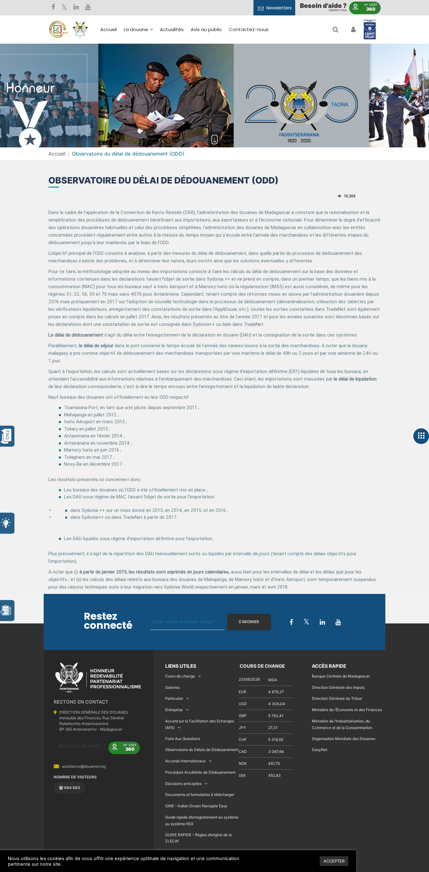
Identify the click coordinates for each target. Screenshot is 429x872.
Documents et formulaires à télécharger (199, 794)
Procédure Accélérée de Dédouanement (200, 772)
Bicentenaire (142, 87)
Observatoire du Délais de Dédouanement (201, 749)
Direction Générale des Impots (338, 687)
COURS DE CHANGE (262, 666)
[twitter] (64, 8)
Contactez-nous (249, 29)
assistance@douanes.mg (84, 766)
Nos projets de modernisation (231, 105)
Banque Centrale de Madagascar (341, 676)
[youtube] (88, 8)
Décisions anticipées (183, 783)
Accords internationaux (185, 761)
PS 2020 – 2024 (194, 89)
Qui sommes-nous (149, 50)
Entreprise (174, 709)
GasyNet (319, 749)
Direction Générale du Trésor (337, 698)
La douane (136, 29)
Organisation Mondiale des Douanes (343, 738)
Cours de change (180, 676)
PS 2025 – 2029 (194, 80)
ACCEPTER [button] (334, 861)
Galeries (172, 687)
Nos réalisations (145, 77)
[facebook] (53, 8)
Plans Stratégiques (149, 68)
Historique (139, 59)
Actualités (172, 29)
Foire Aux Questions (182, 738)
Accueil (108, 29)
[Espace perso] (352, 29)
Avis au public (206, 29)
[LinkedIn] (76, 8)
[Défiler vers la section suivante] (214, 139)
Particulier (174, 698)
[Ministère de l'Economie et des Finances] (58, 29)
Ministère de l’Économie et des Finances (347, 709)
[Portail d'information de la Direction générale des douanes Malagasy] (80, 29)
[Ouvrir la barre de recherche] (335, 29)
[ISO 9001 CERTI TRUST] (369, 29)
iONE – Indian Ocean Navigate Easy (196, 805)
